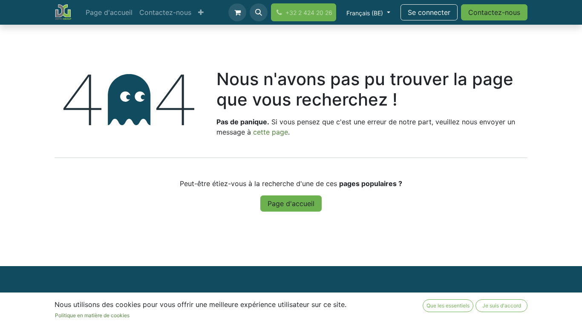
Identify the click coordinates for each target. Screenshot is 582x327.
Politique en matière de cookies (92, 315)
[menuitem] (109, 12)
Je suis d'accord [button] (501, 305)
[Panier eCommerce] (237, 12)
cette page (270, 132)
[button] (259, 12)
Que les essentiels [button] (448, 305)
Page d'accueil (291, 203)
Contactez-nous (494, 12)
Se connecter (429, 12)
